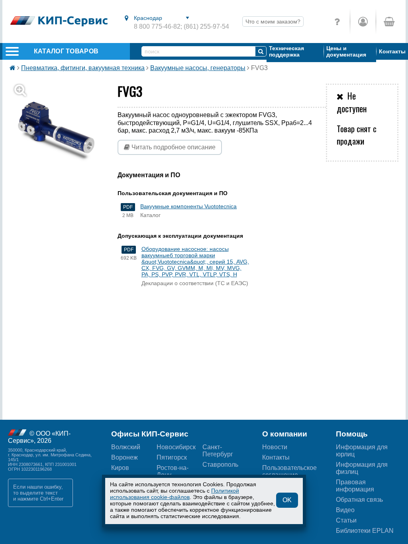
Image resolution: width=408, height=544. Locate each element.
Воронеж (124, 457)
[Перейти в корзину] (389, 21)
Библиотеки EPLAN (365, 530)
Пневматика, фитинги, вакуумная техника (83, 68)
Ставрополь (220, 464)
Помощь (352, 434)
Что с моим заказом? (272, 21)
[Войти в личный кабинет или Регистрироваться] (363, 21)
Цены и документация (346, 51)
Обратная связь (359, 499)
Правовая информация (355, 486)
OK (287, 500)
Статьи (346, 520)
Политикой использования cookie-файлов (174, 493)
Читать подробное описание (173, 147)
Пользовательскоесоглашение (289, 471)
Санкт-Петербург (217, 451)
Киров (120, 467)
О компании (284, 434)
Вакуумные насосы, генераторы (197, 68)
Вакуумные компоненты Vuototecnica (188, 206)
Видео (345, 510)
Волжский (125, 447)
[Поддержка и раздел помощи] (337, 21)
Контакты (392, 51)
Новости (274, 447)
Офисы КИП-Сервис (149, 434)
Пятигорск (172, 457)
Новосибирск (176, 447)
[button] (61, 130)
